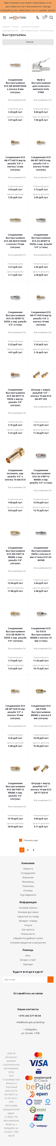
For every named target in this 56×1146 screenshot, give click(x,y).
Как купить (28, 929)
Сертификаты (28, 894)
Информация (28, 902)
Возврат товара (28, 920)
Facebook (23, 1001)
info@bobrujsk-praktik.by (30, 1022)
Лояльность (28, 933)
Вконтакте (15, 1001)
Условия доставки (28, 912)
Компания (28, 863)
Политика (28, 886)
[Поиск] (51, 18)
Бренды (28, 964)
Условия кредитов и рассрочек (28, 942)
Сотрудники (28, 873)
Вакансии (28, 877)
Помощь (28, 950)
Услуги (28, 925)
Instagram (31, 1001)
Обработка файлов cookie (28, 938)
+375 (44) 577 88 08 (29, 1015)
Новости (28, 868)
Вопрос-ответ (28, 959)
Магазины (28, 881)
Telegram (39, 1001)
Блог (28, 955)
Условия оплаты (28, 907)
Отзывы (28, 890)
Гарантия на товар (28, 916)
